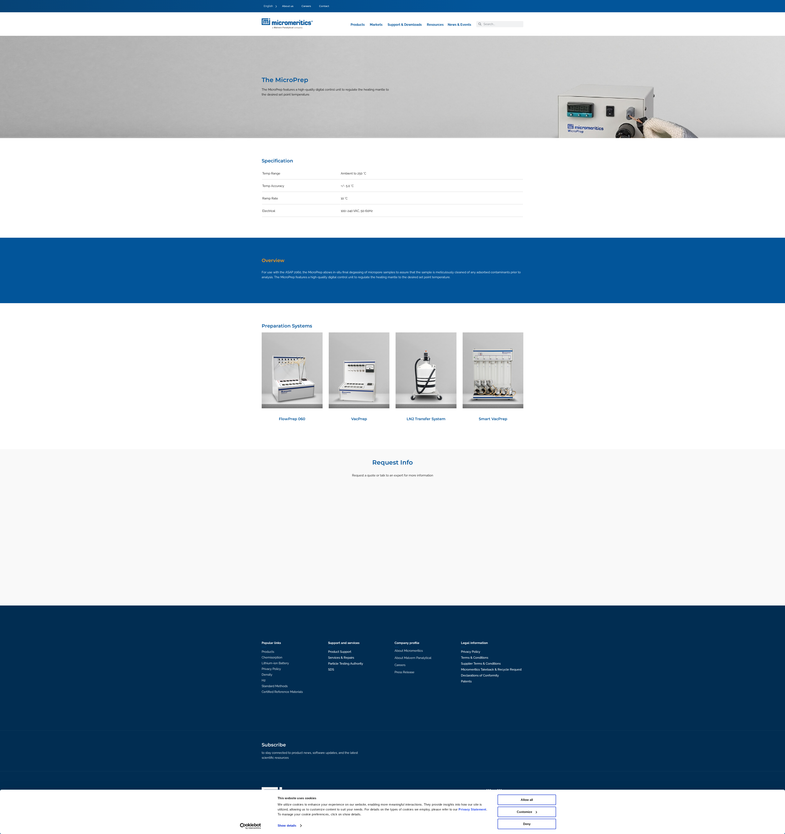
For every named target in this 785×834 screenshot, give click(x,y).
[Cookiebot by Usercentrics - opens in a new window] (250, 826)
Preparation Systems (287, 326)
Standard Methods (275, 686)
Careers (306, 6)
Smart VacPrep (493, 419)
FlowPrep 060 (292, 419)
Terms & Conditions (474, 658)
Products (268, 652)
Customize (524, 812)
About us (287, 6)
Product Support (339, 652)
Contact (324, 6)
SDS (331, 669)
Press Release (404, 672)
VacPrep (359, 419)
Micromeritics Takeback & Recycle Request (491, 669)
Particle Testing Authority (345, 663)
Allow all (527, 799)
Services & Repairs (341, 658)
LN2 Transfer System (426, 419)
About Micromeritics (409, 651)
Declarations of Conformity (480, 675)
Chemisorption (272, 657)
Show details (287, 825)
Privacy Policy (271, 669)
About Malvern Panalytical (413, 658)
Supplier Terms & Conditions (481, 663)
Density (267, 674)
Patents (466, 681)
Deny (526, 824)
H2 (264, 680)
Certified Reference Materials (282, 692)
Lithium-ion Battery (275, 663)
